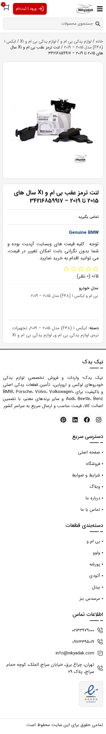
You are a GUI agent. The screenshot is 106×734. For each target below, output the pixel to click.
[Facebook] (86, 419)
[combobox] (53, 24)
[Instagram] (98, 419)
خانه (99, 41)
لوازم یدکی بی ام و (76, 41)
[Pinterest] (63, 419)
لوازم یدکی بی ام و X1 (38, 41)
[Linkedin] (75, 419)
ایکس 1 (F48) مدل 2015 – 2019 (58, 328)
